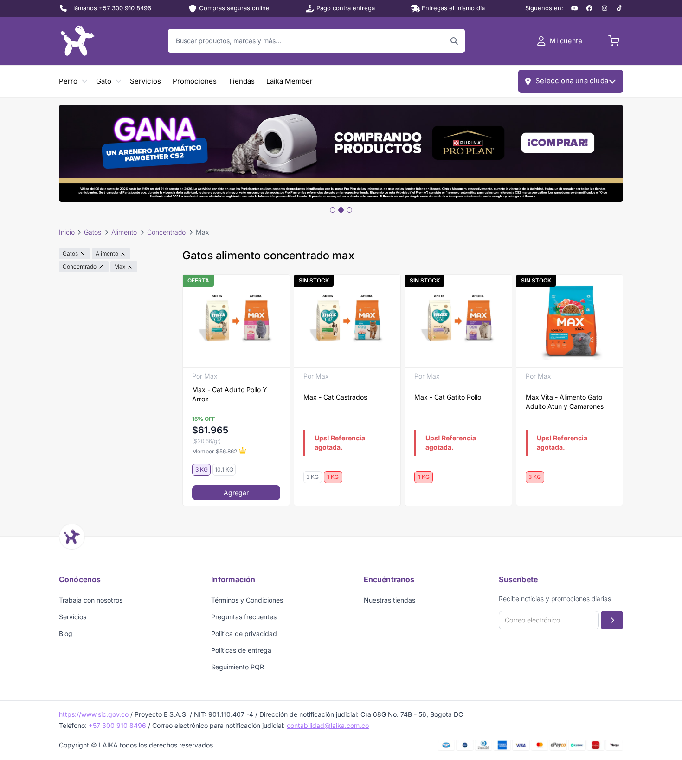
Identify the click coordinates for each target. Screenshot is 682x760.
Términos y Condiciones (247, 600)
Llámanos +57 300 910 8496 (110, 8)
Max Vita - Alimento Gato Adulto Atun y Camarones (565, 401)
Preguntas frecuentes (244, 617)
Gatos (92, 232)
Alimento (124, 232)
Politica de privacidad (244, 633)
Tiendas (241, 81)
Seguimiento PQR (237, 667)
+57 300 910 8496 (117, 725)
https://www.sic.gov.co (94, 714)
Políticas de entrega (241, 650)
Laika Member (289, 81)
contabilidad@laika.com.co (328, 725)
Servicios (145, 81)
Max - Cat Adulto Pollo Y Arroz (229, 394)
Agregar (236, 493)
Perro (68, 81)
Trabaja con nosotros (90, 600)
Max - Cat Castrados (335, 397)
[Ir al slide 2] (341, 210)
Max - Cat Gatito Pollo (447, 397)
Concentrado (166, 232)
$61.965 (210, 430)
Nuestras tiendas (389, 600)
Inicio (67, 232)
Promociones (195, 81)
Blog (65, 633)
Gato (103, 81)
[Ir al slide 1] (332, 210)
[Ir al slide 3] (349, 210)
